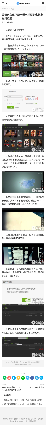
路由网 (23, 3)
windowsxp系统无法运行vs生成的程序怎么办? (11, 388)
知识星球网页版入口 (12, 404)
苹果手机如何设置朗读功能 (31, 400)
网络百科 (5, 9)
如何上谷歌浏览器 (37, 387)
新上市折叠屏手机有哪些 (32, 404)
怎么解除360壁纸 (11, 400)
